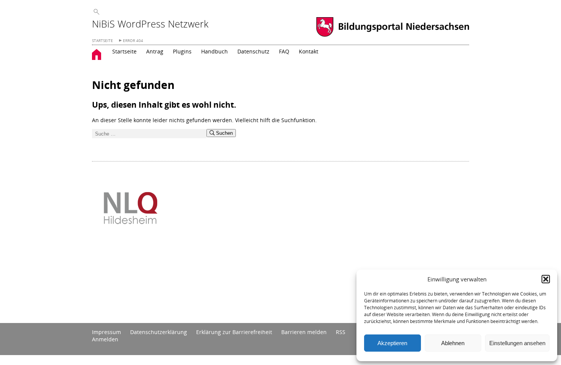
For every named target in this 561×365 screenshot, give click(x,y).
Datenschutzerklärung (158, 332)
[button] (546, 279)
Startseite (124, 51)
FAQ (284, 51)
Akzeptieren (392, 343)
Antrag (154, 51)
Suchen (223, 133)
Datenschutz (253, 51)
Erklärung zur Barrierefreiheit (234, 332)
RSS (340, 332)
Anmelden (105, 339)
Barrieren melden (304, 332)
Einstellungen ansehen (517, 343)
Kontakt (308, 51)
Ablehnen (452, 343)
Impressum (106, 332)
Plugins (182, 51)
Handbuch (214, 51)
